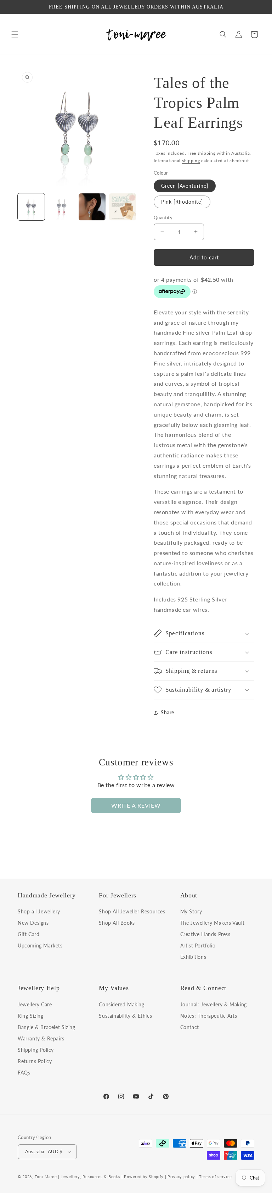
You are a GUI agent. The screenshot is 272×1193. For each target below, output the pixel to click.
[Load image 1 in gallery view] (31, 206)
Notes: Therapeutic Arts (208, 1016)
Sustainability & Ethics (125, 1016)
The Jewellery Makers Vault (212, 923)
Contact (189, 1027)
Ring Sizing (31, 1016)
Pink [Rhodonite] (182, 202)
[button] (15, 34)
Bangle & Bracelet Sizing (46, 1027)
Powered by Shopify (144, 1176)
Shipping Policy (36, 1050)
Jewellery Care (35, 1004)
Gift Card (28, 934)
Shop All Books (117, 923)
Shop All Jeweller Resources (132, 911)
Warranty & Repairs (41, 1038)
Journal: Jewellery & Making (213, 1004)
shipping (207, 153)
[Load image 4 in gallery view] (122, 206)
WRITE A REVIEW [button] (136, 805)
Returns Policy (35, 1061)
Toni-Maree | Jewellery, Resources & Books (77, 1176)
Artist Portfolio (198, 945)
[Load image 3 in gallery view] (92, 206)
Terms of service (215, 1176)
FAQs (24, 1073)
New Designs (33, 923)
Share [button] (167, 712)
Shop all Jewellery (39, 911)
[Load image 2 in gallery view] (61, 206)
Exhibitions (193, 957)
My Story (191, 911)
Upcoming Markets (40, 945)
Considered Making (121, 1004)
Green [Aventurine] (184, 186)
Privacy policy (181, 1176)
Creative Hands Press (205, 934)
